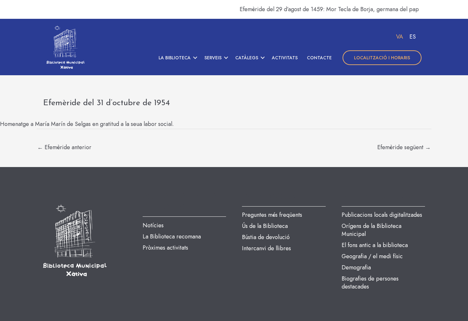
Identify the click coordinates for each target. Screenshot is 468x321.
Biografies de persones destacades (370, 282)
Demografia (356, 267)
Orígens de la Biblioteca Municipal (371, 230)
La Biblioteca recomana (172, 236)
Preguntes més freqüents (272, 215)
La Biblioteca (175, 58)
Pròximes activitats (165, 248)
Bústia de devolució (266, 237)
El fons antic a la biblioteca (375, 245)
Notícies (153, 225)
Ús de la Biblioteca (265, 226)
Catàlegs (246, 58)
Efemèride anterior (64, 147)
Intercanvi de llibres (266, 248)
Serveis (213, 58)
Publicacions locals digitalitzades (382, 215)
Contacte (319, 58)
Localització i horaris (382, 58)
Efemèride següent (404, 147)
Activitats (285, 58)
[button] (195, 57)
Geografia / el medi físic (372, 256)
